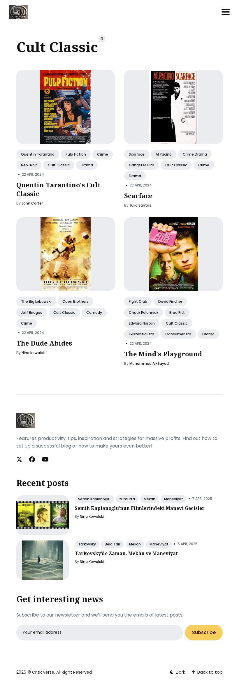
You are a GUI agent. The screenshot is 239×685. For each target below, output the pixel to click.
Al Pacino (164, 154)
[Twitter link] (19, 459)
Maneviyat (173, 498)
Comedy (94, 312)
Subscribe (204, 632)
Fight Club (138, 301)
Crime (102, 154)
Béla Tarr (112, 544)
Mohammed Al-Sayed (149, 363)
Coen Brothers (75, 301)
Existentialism (141, 334)
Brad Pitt (177, 312)
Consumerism (178, 334)
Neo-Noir (29, 165)
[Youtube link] (45, 459)
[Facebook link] (32, 459)
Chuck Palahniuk (143, 312)
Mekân (149, 498)
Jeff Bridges (31, 312)
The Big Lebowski (36, 301)
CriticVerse (43, 672)
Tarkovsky (87, 544)
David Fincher (170, 301)
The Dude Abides (44, 343)
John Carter (32, 203)
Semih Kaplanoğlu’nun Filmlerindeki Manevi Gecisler (140, 508)
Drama (87, 165)
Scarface (137, 154)
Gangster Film (141, 165)
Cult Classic (59, 165)
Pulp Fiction (76, 154)
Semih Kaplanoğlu (94, 498)
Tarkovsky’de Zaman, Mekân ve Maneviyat (126, 553)
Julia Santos (140, 205)
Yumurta (127, 498)
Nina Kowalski (33, 352)
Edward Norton (142, 323)
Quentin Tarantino (38, 154)
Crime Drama (195, 154)
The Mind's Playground (163, 353)
